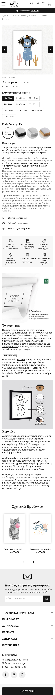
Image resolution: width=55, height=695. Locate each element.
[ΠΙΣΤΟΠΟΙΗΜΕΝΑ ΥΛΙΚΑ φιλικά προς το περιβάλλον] (44, 255)
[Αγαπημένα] (44, 4)
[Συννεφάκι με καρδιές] (40, 528)
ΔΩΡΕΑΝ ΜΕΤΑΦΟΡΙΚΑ (10, 245)
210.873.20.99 (27, 262)
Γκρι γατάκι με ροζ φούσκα (17, 549)
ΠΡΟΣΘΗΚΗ (28, 691)
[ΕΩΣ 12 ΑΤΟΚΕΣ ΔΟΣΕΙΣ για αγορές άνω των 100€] (44, 241)
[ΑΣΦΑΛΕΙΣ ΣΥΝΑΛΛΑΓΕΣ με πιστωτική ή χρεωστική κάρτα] (11, 255)
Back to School (28, 11)
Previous (4, 49)
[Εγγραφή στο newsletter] (46, 599)
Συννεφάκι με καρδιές (40, 549)
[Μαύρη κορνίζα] (20, 133)
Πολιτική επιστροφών (18, 223)
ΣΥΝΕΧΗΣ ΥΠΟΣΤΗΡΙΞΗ (28, 258)
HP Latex (21, 359)
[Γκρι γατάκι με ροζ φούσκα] (15, 528)
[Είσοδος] (38, 4)
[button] (4, 4)
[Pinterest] (22, 674)
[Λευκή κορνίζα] (32, 133)
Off (34, 11)
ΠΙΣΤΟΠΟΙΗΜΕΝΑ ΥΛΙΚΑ (44, 259)
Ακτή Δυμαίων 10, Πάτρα (16, 660)
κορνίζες (42, 436)
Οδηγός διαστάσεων (17, 218)
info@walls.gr (19, 663)
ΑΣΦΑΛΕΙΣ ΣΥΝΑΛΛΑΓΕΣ (10, 259)
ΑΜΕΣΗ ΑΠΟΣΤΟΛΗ (27, 245)
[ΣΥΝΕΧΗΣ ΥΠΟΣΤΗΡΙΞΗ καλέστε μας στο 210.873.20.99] (27, 255)
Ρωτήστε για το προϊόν (19, 228)
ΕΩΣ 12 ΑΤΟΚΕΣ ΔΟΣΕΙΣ (44, 245)
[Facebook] (5, 674)
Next (50, 49)
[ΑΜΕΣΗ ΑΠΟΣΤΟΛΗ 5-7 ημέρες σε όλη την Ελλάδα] (27, 241)
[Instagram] (14, 674)
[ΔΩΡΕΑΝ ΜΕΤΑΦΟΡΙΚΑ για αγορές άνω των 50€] (11, 241)
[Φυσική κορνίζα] (44, 133)
